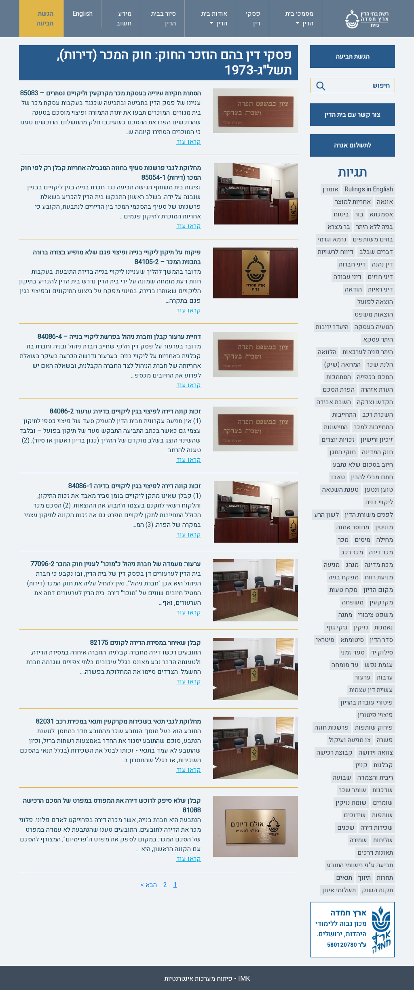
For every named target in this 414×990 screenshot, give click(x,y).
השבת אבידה (334, 402)
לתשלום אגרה (352, 145)
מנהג (352, 565)
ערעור (363, 677)
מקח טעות (343, 590)
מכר (343, 540)
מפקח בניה (344, 577)
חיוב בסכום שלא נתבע (363, 465)
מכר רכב (352, 552)
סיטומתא (352, 640)
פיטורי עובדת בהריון (366, 702)
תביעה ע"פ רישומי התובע (360, 865)
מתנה (345, 615)
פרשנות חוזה (332, 727)
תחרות (385, 878)
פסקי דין (253, 18)
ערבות (385, 677)
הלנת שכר (380, 364)
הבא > (148, 885)
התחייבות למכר (373, 427)
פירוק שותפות (374, 727)
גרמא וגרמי (332, 239)
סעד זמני (353, 652)
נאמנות (383, 627)
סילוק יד (382, 652)
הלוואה (327, 352)
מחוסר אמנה (352, 527)
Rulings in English (368, 189)
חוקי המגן (343, 452)
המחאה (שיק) (342, 364)
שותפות (382, 815)
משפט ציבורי (375, 615)
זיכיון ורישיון (377, 440)
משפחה (352, 602)
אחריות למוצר (353, 202)
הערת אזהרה (377, 389)
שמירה (358, 840)
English (82, 14)
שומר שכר (352, 790)
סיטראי (325, 640)
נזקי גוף (337, 627)
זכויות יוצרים (338, 440)
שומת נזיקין (351, 803)
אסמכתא (381, 214)
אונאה (385, 202)
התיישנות (336, 427)
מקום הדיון (378, 590)
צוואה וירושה (376, 752)
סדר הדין (381, 640)
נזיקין (361, 627)
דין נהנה (382, 264)
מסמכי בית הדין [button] (299, 18)
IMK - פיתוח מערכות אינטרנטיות (207, 979)
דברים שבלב (376, 252)
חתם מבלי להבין (372, 477)
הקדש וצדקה (375, 402)
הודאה (353, 289)
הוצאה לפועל (375, 302)
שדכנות (382, 790)
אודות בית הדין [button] (214, 18)
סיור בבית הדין (163, 18)
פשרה (385, 740)
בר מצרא (338, 227)
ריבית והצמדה (375, 777)
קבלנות (383, 765)
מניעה (332, 565)
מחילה (384, 540)
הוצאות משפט (374, 314)
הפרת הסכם (339, 389)
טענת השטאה (340, 490)
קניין (361, 765)
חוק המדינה (377, 452)
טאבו (338, 477)
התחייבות (344, 414)
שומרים (383, 803)
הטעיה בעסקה (374, 327)
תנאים (344, 878)
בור (359, 214)
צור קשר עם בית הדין (352, 115)
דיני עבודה (347, 277)
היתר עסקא (378, 339)
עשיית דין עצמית (371, 690)
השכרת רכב (377, 414)
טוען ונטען (379, 490)
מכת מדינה (379, 565)
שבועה (342, 777)
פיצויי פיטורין (375, 715)
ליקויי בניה (379, 502)
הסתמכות (338, 377)
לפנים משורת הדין (369, 515)
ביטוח (341, 214)
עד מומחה (345, 665)
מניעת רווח (379, 577)
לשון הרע (326, 515)
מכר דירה (381, 552)
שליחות (383, 840)
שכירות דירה (377, 828)
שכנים (346, 828)
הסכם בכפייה (375, 377)
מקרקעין (381, 602)
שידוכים (355, 815)
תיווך (364, 878)
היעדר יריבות (332, 327)
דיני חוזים (380, 277)
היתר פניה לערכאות (367, 352)
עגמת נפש (379, 665)
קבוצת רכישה (335, 752)
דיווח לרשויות (335, 252)
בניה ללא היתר (374, 227)
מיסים (362, 540)
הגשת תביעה (45, 18)
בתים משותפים (373, 239)
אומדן (330, 189)
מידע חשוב (123, 18)
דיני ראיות (380, 289)
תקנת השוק (377, 890)
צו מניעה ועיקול (350, 740)
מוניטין (384, 527)
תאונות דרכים (375, 853)
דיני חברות (352, 264)
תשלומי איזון (339, 890)
